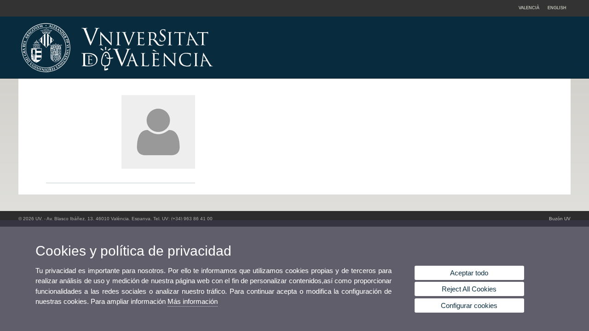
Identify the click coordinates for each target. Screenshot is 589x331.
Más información (192, 301)
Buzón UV (560, 218)
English (557, 8)
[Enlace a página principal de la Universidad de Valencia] (195, 75)
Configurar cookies (469, 305)
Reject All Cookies (469, 289)
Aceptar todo (469, 273)
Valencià (529, 8)
